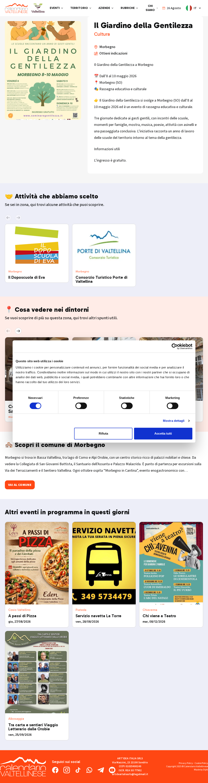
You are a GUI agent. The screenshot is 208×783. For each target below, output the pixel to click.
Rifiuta (103, 433)
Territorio (79, 8)
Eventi (55, 8)
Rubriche (128, 8)
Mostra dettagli (174, 420)
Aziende (104, 8)
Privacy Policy (186, 763)
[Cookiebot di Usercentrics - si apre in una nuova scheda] (174, 346)
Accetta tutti (163, 433)
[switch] (81, 406)
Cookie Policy (201, 763)
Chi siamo (150, 8)
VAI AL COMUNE (19, 485)
